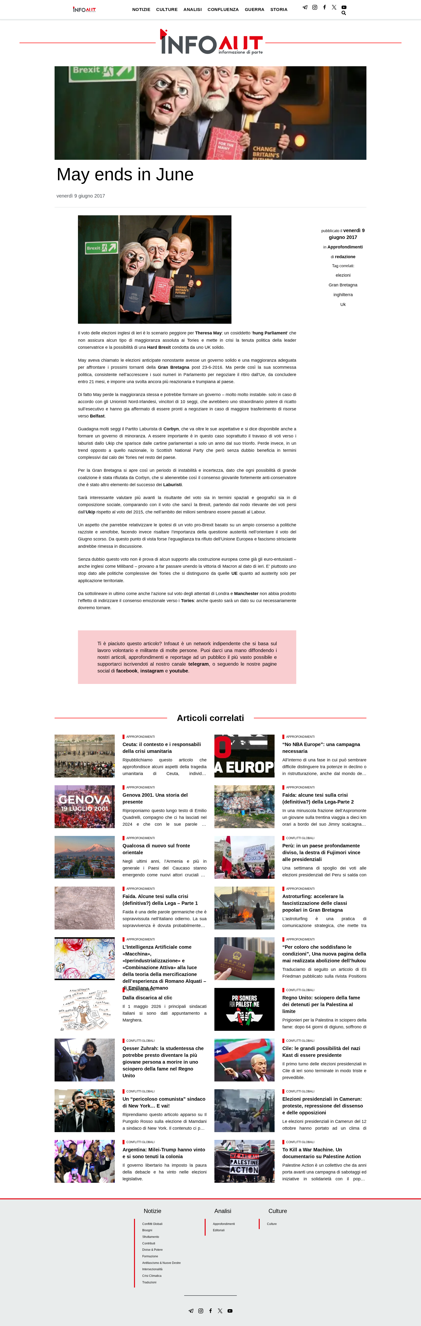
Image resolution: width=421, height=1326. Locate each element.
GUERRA (255, 9)
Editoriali (219, 1230)
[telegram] (305, 7)
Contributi (148, 1243)
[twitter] (334, 7)
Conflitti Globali (300, 838)
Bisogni (147, 1230)
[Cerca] (344, 13)
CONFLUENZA (223, 9)
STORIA (279, 9)
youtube (178, 670)
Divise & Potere (152, 1249)
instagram (152, 670)
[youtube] (344, 7)
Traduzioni (149, 1282)
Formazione (150, 1256)
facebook (126, 670)
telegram (198, 664)
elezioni (343, 275)
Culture (272, 1224)
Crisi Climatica (152, 1276)
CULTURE (167, 9)
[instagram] (315, 7)
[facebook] (324, 7)
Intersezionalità (152, 1269)
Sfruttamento (150, 1237)
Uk (343, 304)
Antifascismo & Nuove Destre (161, 1263)
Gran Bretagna (343, 285)
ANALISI (192, 9)
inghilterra (343, 294)
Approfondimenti (345, 247)
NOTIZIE (141, 9)
